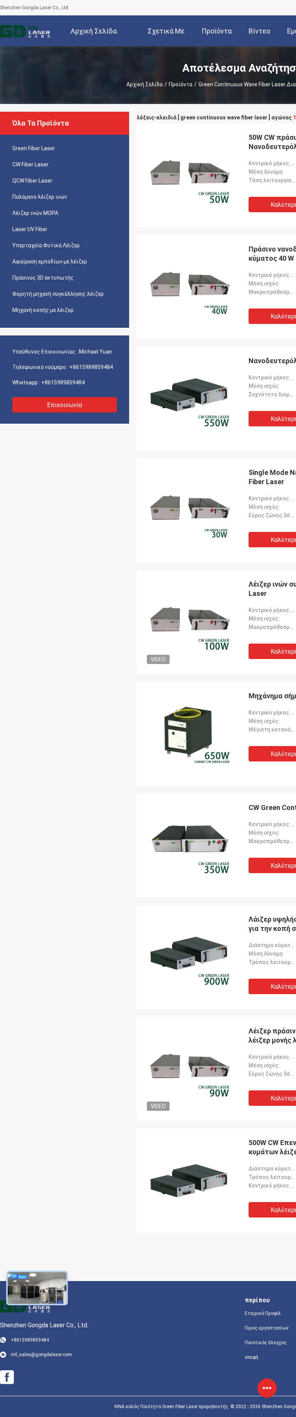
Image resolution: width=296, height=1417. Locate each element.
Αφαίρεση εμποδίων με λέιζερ (49, 261)
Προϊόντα (180, 84)
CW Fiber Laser (30, 164)
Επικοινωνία (64, 405)
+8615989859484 (91, 367)
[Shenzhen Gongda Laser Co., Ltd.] (25, 31)
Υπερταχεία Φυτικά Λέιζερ (46, 245)
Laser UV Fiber (29, 229)
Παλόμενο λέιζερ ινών (39, 197)
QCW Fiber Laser (32, 181)
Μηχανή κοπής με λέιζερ (43, 310)
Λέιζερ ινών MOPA (35, 213)
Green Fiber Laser (33, 148)
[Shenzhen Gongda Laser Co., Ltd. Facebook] (7, 1377)
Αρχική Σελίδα (144, 84)
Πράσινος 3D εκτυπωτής (43, 278)
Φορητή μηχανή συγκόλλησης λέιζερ (58, 294)
